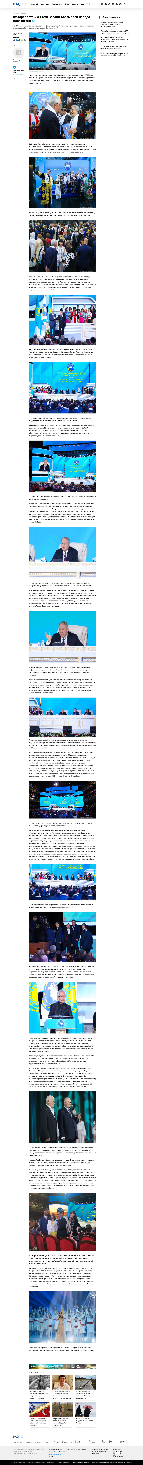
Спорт (67, 4)
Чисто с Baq (122, 1442)
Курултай (34, 4)
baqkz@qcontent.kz (54, 1454)
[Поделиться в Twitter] (19, 40)
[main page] (19, 4)
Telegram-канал (18, 74)
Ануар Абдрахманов (19, 60)
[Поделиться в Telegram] (17, 40)
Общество (47, 1442)
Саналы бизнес (78, 4)
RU (125, 4)
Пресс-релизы (78, 1442)
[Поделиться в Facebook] (14, 40)
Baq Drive (111, 1442)
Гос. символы (92, 1442)
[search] (129, 4)
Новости (23, 13)
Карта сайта (117, 1449)
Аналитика (45, 4)
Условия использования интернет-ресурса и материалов (100, 1451)
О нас (103, 1442)
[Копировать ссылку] (25, 40)
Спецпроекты (67, 1442)
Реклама (51, 1456)
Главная (16, 13)
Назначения (17, 1442)
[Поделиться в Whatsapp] (22, 40)
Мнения (38, 1442)
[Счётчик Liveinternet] (117, 1452)
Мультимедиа (56, 4)
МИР (88, 4)
